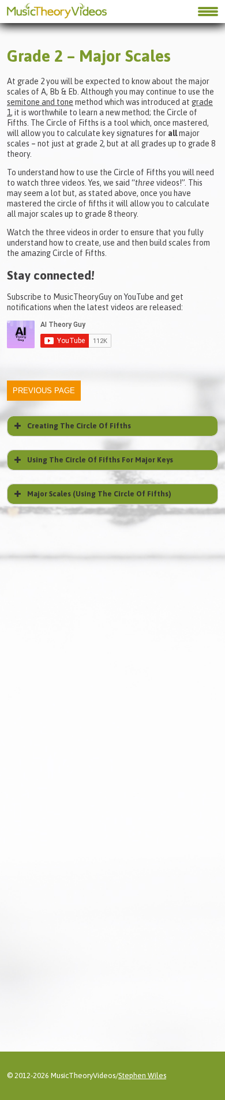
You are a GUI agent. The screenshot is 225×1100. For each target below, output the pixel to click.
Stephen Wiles (142, 1075)
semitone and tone (40, 102)
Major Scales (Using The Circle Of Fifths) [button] (99, 493)
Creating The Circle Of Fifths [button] (79, 425)
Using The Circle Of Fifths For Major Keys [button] (100, 459)
